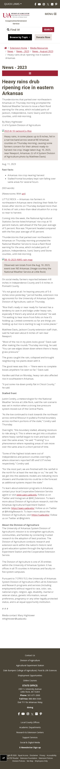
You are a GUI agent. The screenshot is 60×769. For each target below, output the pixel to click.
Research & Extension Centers (30, 732)
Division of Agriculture (30, 660)
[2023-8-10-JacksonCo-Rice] (17, 130)
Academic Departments (30, 727)
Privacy (42, 755)
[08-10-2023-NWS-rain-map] (17, 259)
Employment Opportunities (30, 675)
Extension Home (18, 48)
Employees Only (41, 761)
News (10, 51)
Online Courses (30, 680)
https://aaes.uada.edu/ (22, 508)
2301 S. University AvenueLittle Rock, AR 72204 (30, 690)
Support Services (30, 737)
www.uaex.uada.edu (26, 494)
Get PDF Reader (12, 758)
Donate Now (43, 37)
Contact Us (30, 655)
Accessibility (51, 755)
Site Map (30, 761)
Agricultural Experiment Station (30, 665)
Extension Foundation (28, 758)
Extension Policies (46, 758)
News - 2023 (22, 51)
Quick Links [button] (12, 4)
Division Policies (18, 761)
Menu (49, 14)
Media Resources (39, 48)
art (23, 193)
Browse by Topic (19, 37)
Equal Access (23, 755)
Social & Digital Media (30, 742)
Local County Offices (30, 722)
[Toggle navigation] (30, 73)
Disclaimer (34, 755)
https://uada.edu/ (40, 514)
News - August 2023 (42, 51)
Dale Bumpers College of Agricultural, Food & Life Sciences (30, 670)
